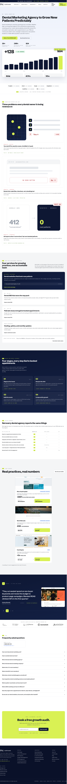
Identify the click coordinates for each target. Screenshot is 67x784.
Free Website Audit (53, 4)
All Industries (37, 759)
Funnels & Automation (21, 759)
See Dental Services (25, 38)
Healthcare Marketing (38, 757)
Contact (45, 4)
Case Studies (54, 752)
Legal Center (54, 756)
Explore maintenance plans (10, 332)
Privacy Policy (2, 771)
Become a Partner (55, 757)
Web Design (19, 750)
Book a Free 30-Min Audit (10, 38)
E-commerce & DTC (38, 754)
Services (16, 4)
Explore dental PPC (8, 317)
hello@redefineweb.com (5, 759)
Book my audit (43, 727)
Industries (24, 4)
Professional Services (38, 756)
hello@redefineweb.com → (9, 645)
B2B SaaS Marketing (38, 752)
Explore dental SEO (8, 302)
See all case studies (59, 471)
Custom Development (21, 752)
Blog (52, 754)
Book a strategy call (62, 4)
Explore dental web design (9, 287)
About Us (53, 750)
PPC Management (20, 757)
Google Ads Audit (3, 770)
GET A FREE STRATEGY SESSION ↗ (41, 1)
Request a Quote (3, 768)
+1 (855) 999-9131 (8, 644)
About (39, 4)
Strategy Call (2, 766)
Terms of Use (2, 773)
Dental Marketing (37, 750)
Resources (33, 4)
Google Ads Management (22, 756)
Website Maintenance (21, 761)
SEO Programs (20, 754)
